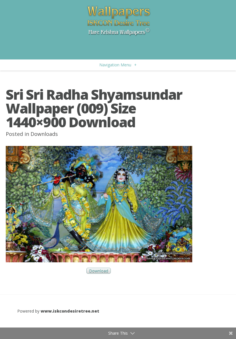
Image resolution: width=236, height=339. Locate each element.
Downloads (44, 133)
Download (98, 270)
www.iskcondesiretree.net (70, 311)
